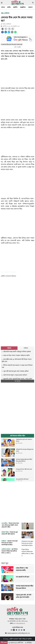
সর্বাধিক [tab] (26, 348)
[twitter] (8, 32)
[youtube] (24, 630)
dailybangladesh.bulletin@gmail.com (18, 633)
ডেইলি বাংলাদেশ (13, 639)
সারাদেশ (30, 7)
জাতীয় (8, 7)
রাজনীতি (15, 7)
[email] (12, 32)
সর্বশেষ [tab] (9, 348)
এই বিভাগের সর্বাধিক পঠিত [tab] (17, 436)
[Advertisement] (17, 321)
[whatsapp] (15, 32)
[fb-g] (14, 630)
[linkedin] (5, 32)
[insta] (19, 630)
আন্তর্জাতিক (23, 7)
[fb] (11, 630)
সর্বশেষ (3, 7)
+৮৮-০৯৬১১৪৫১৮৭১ (19, 623)
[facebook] (2, 32)
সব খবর (17, 381)
